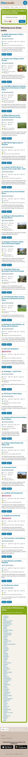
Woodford (5, 717)
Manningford (6, 669)
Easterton (5, 650)
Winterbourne (6, 715)
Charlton (5, 631)
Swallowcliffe (6, 700)
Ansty (4, 619)
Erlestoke (5, 653)
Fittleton (5, 659)
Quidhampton (6, 684)
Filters (8, 21)
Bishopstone (6, 625)
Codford (5, 642)
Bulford (5, 628)
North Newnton (7, 680)
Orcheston (6, 681)
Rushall (5, 686)
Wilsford (5, 711)
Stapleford (6, 694)
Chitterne (5, 639)
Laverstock (6, 667)
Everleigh (5, 655)
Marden (5, 670)
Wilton (4, 714)
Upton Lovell (6, 706)
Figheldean (6, 656)
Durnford (5, 647)
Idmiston (5, 664)
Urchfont (5, 708)
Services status (9, 754)
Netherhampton (7, 678)
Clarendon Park (7, 641)
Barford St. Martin (7, 620)
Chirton (5, 638)
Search (22, 21)
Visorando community (6, 738)
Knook (4, 666)
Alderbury (5, 616)
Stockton (5, 697)
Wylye (4, 720)
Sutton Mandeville (7, 698)
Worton (5, 718)
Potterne (5, 683)
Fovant (5, 661)
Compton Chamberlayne (9, 644)
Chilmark (5, 636)
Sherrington (6, 689)
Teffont (5, 701)
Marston (5, 673)
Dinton (5, 645)
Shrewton (5, 690)
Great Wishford (7, 662)
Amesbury (5, 617)
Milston (5, 675)
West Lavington (7, 709)
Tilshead (5, 703)
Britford (5, 627)
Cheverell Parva (7, 634)
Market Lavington (7, 672)
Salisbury (5, 687)
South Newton (6, 692)
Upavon (5, 704)
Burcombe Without (8, 630)
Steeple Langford (7, 695)
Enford (5, 652)
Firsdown (5, 658)
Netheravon (6, 676)
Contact (3, 735)
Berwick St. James (7, 624)
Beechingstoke (7, 622)
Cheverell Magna (7, 633)
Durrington (6, 648)
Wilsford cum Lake (7, 712)
